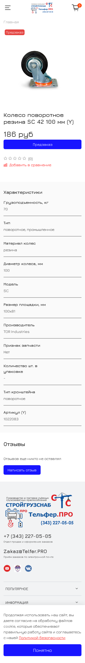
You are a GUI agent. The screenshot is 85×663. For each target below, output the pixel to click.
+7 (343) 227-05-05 (27, 536)
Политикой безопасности (42, 637)
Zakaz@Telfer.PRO (25, 551)
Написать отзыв (22, 470)
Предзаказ (42, 144)
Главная (11, 22)
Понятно (42, 650)
